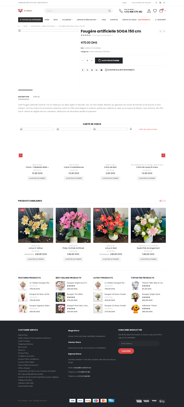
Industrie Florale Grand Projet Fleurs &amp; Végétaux (38, 377)
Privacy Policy (23, 353)
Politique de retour (25, 380)
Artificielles (106, 52)
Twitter (87, 70)
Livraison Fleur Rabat (26, 362)
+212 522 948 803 (83, 376)
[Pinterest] (160, 2)
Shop (56, 20)
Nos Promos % (144, 20)
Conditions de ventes (26, 356)
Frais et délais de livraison (141, 3)
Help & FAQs (23, 335)
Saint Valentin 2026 (25, 386)
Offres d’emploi (24, 368)
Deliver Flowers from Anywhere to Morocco (34, 338)
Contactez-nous (129, 20)
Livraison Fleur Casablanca (28, 359)
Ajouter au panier (110, 60)
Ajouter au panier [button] (37, 178)
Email (101, 70)
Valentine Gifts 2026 (25, 383)
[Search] (109, 10)
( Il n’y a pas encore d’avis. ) (102, 35)
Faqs (104, 20)
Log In (124, 3)
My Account (22, 347)
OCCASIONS (66, 20)
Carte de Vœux (37, 165)
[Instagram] (164, 2)
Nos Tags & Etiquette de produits (30, 374)
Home (47, 20)
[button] (160, 200)
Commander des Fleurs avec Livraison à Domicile (37, 371)
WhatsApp (161, 20)
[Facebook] (156, 2)
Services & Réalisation (86, 20)
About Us (21, 350)
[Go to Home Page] (19, 26)
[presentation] (21, 155)
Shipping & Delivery (25, 344)
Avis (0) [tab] (36, 97)
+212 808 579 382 (83, 372)
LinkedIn (92, 70)
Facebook (83, 70)
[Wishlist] (155, 11)
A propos (114, 20)
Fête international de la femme (141, 165)
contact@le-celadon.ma (82, 367)
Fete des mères (153, 246)
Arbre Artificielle (95, 52)
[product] (37, 145)
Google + (97, 70)
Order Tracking (24, 341)
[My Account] (149, 11)
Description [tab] (23, 97)
